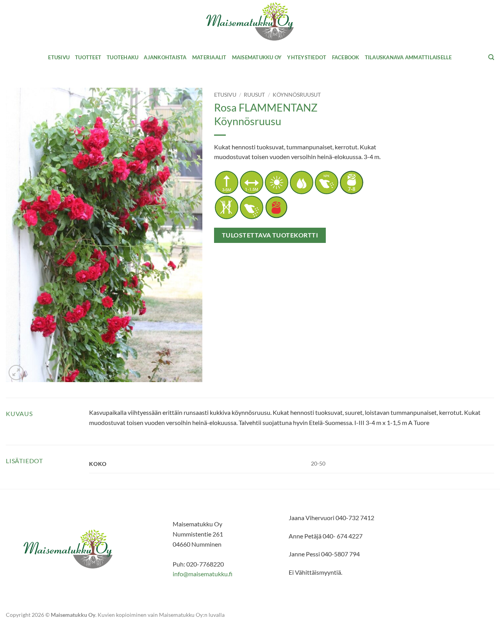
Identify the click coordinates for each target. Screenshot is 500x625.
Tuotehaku (122, 57)
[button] (16, 372)
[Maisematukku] (250, 21)
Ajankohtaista (165, 57)
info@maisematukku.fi (202, 573)
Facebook (345, 57)
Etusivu (59, 57)
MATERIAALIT (209, 57)
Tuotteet (88, 57)
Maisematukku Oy (257, 57)
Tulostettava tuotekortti (270, 235)
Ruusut (254, 95)
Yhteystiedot (306, 57)
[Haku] (491, 57)
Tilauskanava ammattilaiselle (408, 57)
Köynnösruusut (297, 95)
